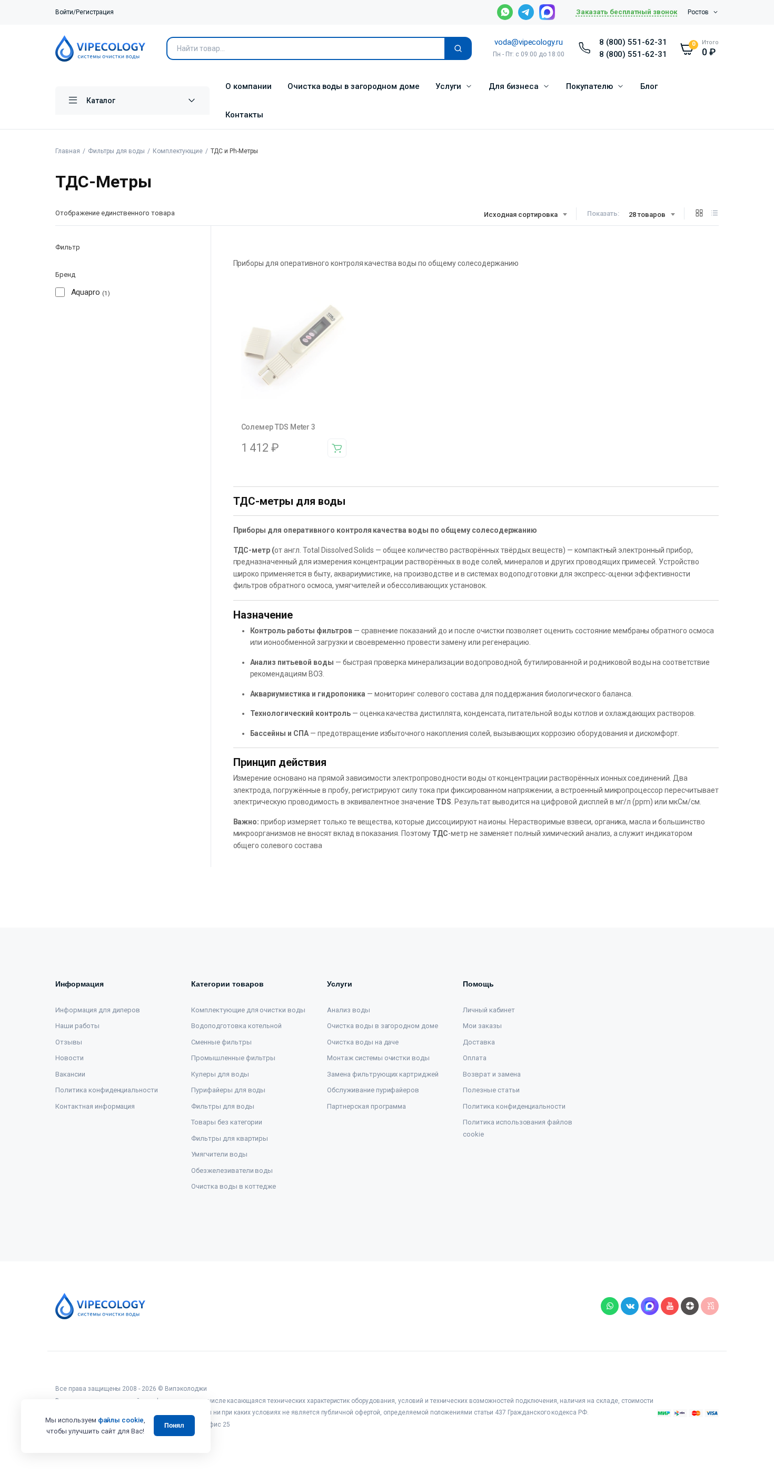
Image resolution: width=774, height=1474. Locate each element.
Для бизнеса (514, 86)
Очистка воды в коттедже (233, 1186)
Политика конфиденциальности (106, 1090)
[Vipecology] (100, 48)
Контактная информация (95, 1106)
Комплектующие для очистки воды (248, 1010)
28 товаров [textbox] (647, 214)
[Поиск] (458, 48)
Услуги (448, 86)
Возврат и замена (492, 1074)
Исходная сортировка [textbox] (520, 214)
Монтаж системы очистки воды (378, 1058)
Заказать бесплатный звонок (626, 12)
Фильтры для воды (116, 151)
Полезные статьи (491, 1090)
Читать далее (337, 448)
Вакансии (70, 1074)
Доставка (479, 1042)
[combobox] (525, 214)
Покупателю (589, 86)
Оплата (475, 1058)
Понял (174, 1425)
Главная (67, 151)
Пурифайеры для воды (228, 1090)
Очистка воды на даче (363, 1042)
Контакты (244, 114)
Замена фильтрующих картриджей (383, 1074)
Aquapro (86, 292)
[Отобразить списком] (714, 213)
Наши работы (77, 1026)
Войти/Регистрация (84, 12)
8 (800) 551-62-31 (633, 42)
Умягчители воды (219, 1154)
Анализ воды (348, 1010)
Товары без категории (226, 1122)
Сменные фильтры (221, 1042)
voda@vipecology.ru (528, 42)
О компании (248, 86)
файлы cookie (121, 1420)
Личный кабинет (489, 1010)
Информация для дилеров (97, 1010)
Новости (69, 1058)
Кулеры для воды (220, 1074)
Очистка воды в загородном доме (353, 86)
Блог (649, 86)
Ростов (698, 12)
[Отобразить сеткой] (699, 213)
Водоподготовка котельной (236, 1026)
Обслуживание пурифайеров (373, 1090)
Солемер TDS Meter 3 (278, 427)
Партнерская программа (366, 1106)
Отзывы (68, 1042)
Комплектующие (178, 151)
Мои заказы (482, 1026)
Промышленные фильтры (233, 1058)
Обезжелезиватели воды (232, 1170)
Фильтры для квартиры (229, 1138)
